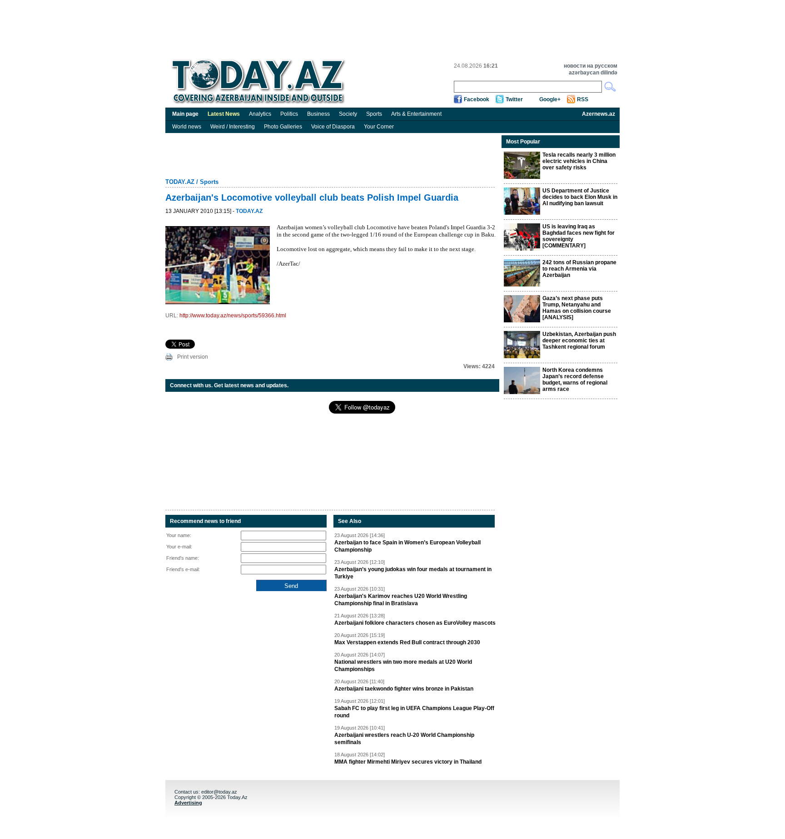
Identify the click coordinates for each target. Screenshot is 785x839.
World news (186, 126)
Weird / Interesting (232, 126)
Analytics (260, 114)
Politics (289, 114)
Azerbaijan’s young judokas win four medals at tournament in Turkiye (413, 573)
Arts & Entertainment (416, 114)
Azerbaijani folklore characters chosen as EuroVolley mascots (415, 623)
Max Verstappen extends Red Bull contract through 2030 (407, 642)
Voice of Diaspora (333, 126)
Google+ (550, 99)
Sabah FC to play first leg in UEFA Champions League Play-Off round (414, 712)
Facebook (476, 99)
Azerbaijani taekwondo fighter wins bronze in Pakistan (403, 689)
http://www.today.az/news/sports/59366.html (232, 315)
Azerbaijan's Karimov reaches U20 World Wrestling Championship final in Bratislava (400, 600)
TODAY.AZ (179, 181)
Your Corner (379, 126)
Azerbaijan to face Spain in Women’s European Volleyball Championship (407, 546)
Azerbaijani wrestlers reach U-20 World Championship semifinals (404, 738)
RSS (582, 99)
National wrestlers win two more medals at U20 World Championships (403, 665)
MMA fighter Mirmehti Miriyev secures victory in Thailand (408, 762)
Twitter (514, 99)
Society (348, 114)
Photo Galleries (283, 126)
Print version (192, 357)
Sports (374, 114)
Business (318, 114)
